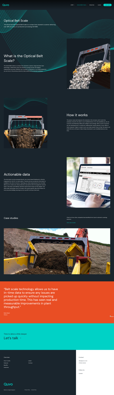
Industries (91, 5)
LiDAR (72, 5)
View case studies (71, 222)
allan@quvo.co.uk (83, 360)
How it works (7, 360)
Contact (30, 363)
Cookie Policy (33, 389)
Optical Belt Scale (81, 5)
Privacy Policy (27, 389)
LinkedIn (81, 373)
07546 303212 (82, 363)
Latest (99, 5)
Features (6, 363)
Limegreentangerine (11, 389)
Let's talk (107, 5)
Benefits (6, 365)
